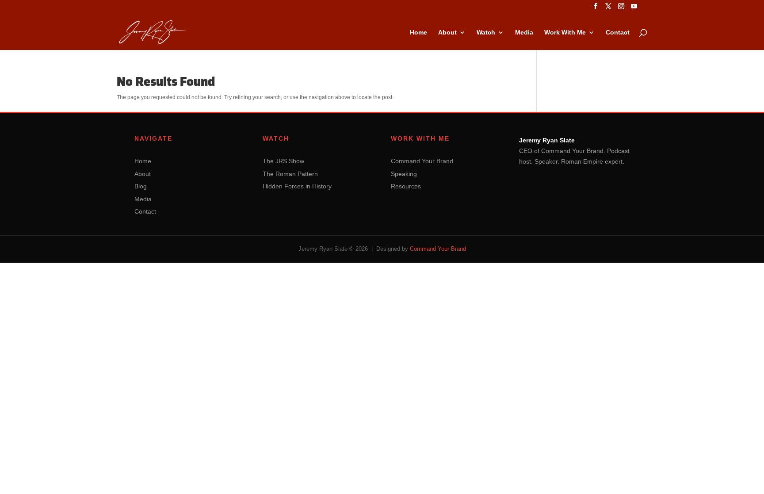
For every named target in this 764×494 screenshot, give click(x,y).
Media (524, 32)
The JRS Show (283, 161)
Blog (140, 186)
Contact (618, 32)
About (447, 32)
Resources (406, 186)
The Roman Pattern (290, 173)
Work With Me (565, 32)
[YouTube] (634, 9)
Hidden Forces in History (297, 186)
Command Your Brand (422, 161)
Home (418, 32)
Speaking (404, 173)
